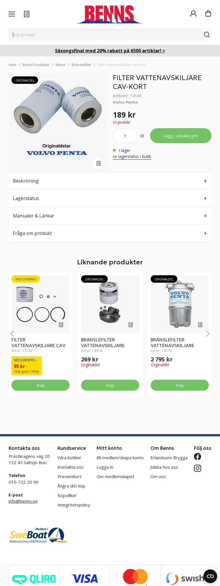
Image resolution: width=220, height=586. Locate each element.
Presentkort (70, 476)
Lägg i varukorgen (181, 135)
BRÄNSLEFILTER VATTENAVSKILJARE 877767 (172, 345)
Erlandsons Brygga (169, 457)
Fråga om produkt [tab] (32, 233)
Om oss (158, 476)
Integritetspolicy (74, 505)
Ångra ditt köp (71, 486)
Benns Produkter (36, 64)
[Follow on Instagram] (197, 468)
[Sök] (207, 35)
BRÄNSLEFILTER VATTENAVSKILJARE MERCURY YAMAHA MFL (107, 345)
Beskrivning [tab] (26, 181)
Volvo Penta (125, 102)
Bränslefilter (81, 64)
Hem (12, 64)
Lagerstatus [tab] (26, 198)
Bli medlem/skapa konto (120, 457)
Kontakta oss (71, 467)
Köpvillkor (67, 495)
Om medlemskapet (115, 476)
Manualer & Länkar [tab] (33, 216)
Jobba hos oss (164, 467)
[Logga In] (193, 14)
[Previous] (12, 333)
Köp (41, 385)
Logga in (105, 467)
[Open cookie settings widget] (210, 576)
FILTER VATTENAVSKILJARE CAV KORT (38, 345)
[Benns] (109, 14)
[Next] (207, 333)
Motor (61, 64)
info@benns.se (23, 501)
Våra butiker (69, 457)
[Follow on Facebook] (197, 456)
